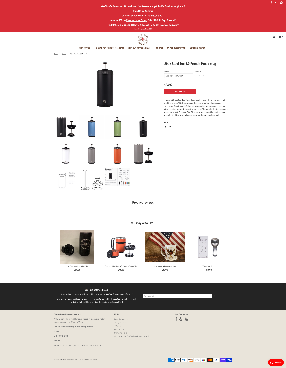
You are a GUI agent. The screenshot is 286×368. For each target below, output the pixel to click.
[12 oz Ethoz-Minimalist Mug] (77, 247)
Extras (64, 54)
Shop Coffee (84, 48)
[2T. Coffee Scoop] (209, 247)
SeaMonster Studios (91, 359)
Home (56, 54)
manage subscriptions (176, 48)
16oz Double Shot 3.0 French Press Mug (121, 266)
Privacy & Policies (121, 333)
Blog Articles (120, 322)
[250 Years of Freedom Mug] (165, 247)
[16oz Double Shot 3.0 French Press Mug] (121, 247)
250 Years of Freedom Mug (165, 266)
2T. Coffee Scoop (208, 266)
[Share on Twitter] (170, 126)
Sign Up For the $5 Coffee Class (110, 48)
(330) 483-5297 (95, 345)
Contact (159, 48)
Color (166, 71)
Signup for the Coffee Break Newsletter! (131, 336)
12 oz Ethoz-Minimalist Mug (77, 266)
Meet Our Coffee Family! (139, 48)
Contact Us (119, 329)
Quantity (198, 71)
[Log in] (274, 36)
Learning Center (197, 48)
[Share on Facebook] (166, 126)
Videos (118, 326)
